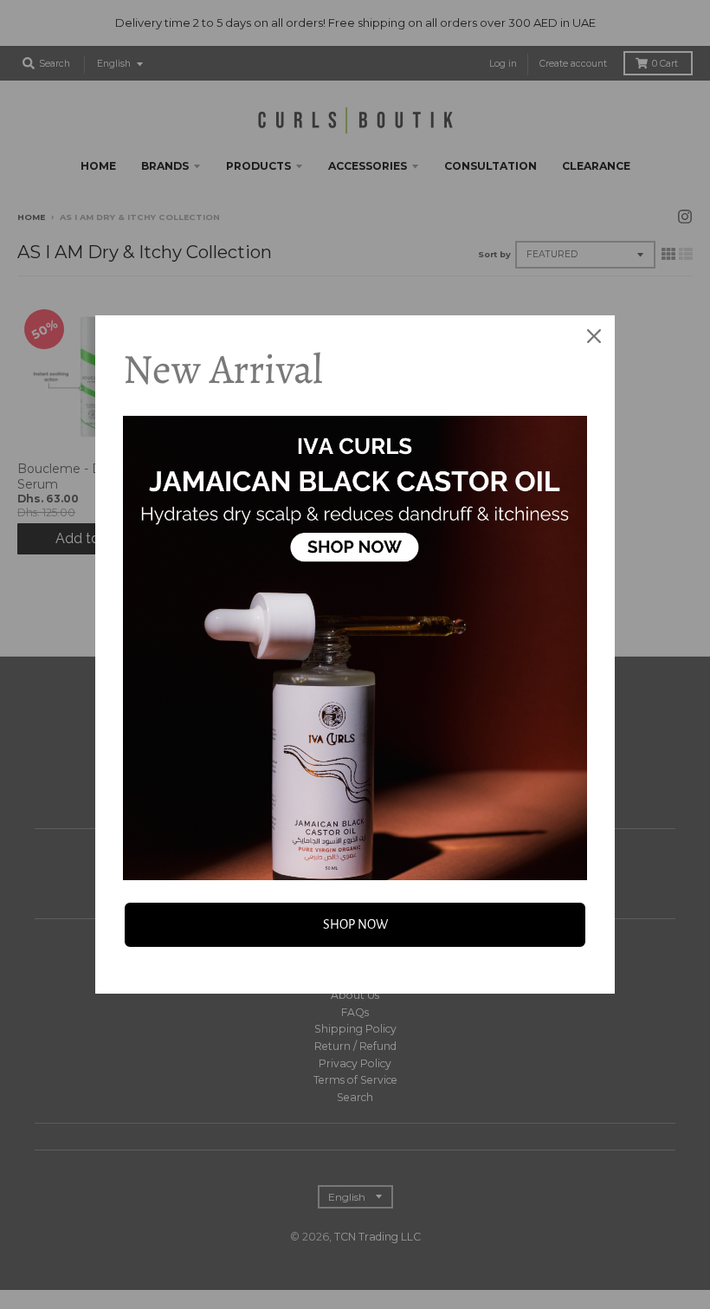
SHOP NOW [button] (355, 924)
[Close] (594, 336)
